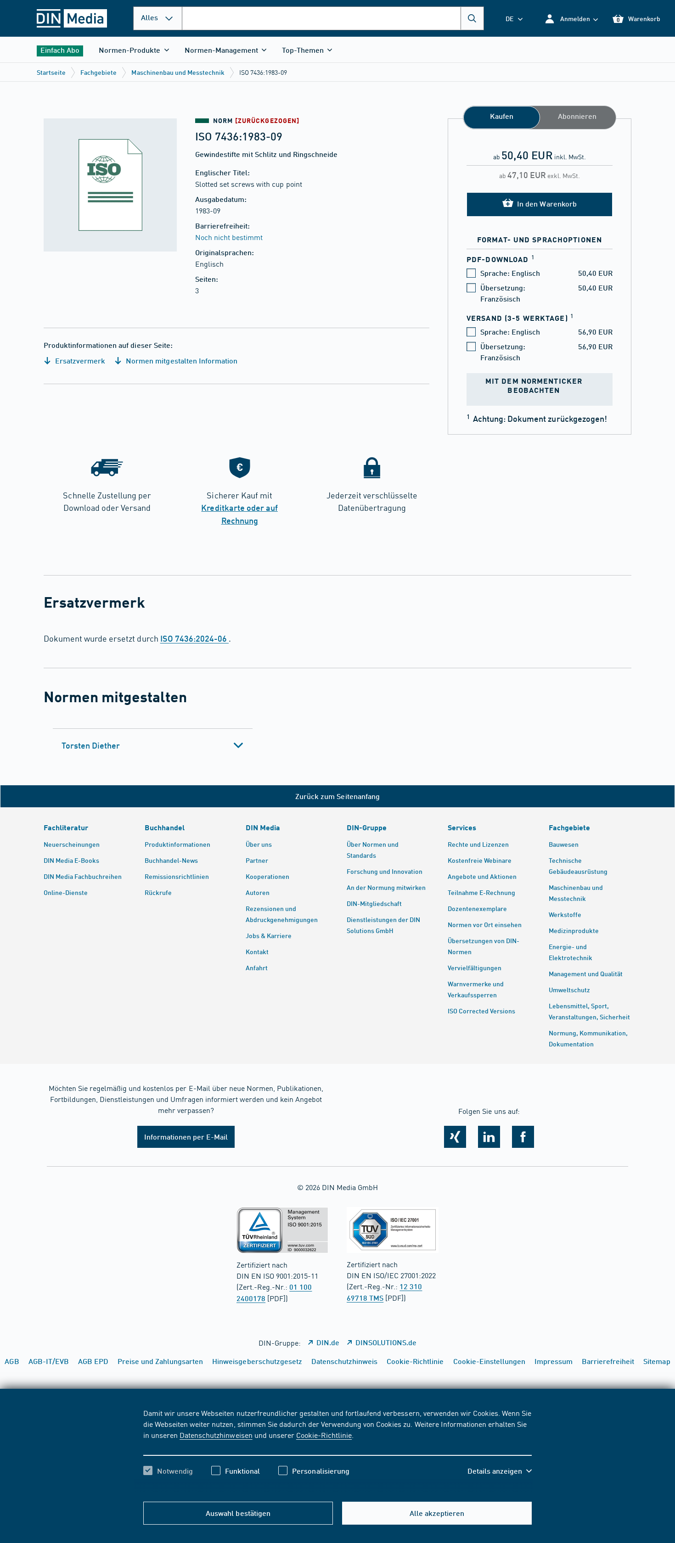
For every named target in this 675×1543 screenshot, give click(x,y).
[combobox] (333, 18)
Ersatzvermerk (79, 360)
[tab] (153, 745)
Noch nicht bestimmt (229, 237)
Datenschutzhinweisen (216, 1435)
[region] (337, 1450)
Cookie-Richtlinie (324, 1435)
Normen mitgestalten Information (180, 360)
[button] (571, 18)
